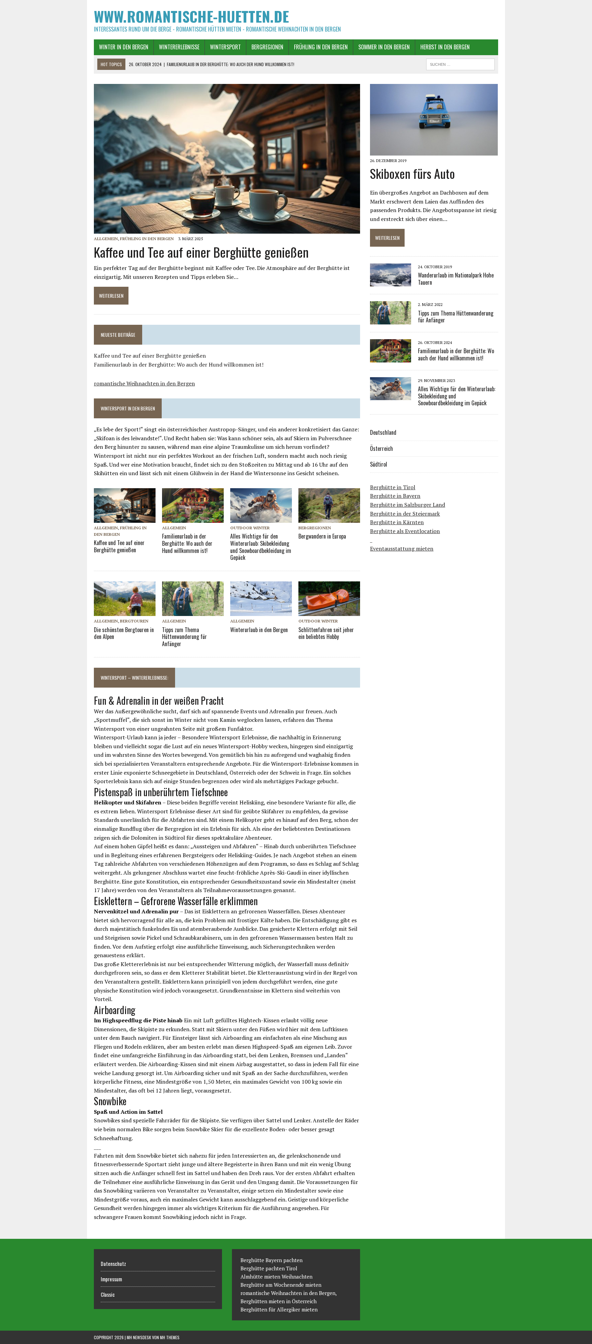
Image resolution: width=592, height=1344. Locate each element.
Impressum (111, 1279)
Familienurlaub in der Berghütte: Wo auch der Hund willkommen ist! (178, 364)
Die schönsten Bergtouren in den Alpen (124, 633)
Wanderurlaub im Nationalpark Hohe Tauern (456, 278)
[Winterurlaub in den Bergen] (261, 611)
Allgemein (106, 238)
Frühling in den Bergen (321, 47)
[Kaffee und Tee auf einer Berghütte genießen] (227, 229)
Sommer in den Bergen (384, 47)
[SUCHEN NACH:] (460, 63)
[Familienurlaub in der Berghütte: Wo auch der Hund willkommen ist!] (193, 518)
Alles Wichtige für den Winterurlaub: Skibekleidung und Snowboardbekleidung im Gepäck (260, 547)
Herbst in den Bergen (445, 47)
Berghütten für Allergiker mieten (279, 1309)
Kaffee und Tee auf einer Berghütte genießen (201, 251)
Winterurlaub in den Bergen (259, 630)
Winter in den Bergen (123, 47)
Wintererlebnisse (179, 47)
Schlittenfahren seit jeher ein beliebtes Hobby (326, 633)
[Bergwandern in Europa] (329, 518)
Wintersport (225, 47)
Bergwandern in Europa (322, 536)
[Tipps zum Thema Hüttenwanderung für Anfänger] (193, 611)
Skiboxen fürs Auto (412, 173)
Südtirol (378, 464)
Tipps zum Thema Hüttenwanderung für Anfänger (184, 637)
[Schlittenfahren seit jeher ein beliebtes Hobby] (329, 611)
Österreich (381, 448)
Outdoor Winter (250, 527)
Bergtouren (134, 621)
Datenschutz (113, 1263)
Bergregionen (267, 47)
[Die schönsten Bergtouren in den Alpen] (125, 611)
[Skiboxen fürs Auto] (434, 151)
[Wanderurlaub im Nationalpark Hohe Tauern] (390, 282)
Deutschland (383, 432)
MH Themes (170, 1337)
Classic (108, 1294)
